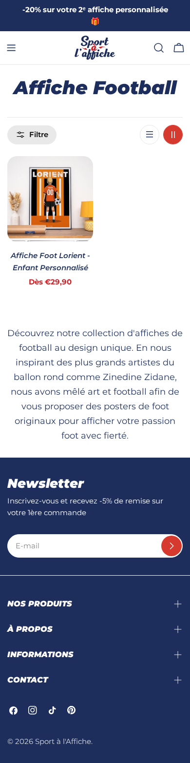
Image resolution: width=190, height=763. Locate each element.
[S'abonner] (171, 546)
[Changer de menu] (11, 48)
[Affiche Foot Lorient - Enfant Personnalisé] (50, 199)
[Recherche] (159, 48)
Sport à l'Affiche (63, 741)
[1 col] (149, 134)
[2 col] (173, 134)
